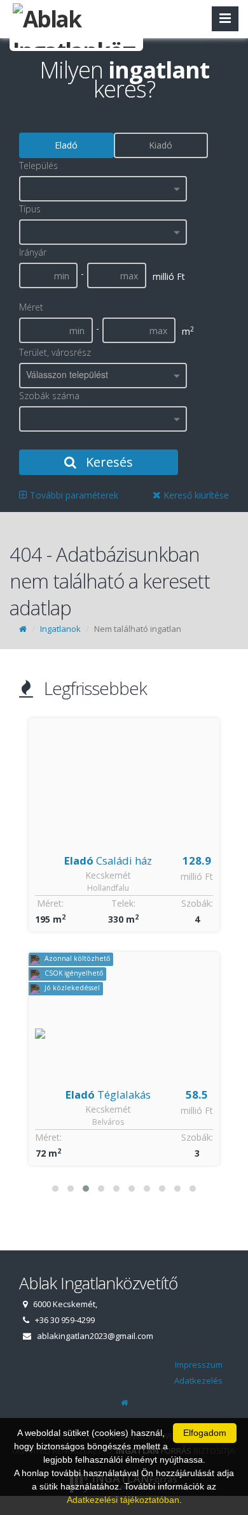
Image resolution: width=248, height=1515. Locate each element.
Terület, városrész (55, 352)
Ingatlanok (60, 628)
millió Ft (197, 876)
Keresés (108, 462)
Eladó (66, 145)
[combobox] (103, 188)
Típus (30, 209)
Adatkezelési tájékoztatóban (123, 1500)
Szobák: (197, 903)
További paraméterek (72, 495)
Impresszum (199, 1364)
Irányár (32, 252)
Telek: (123, 903)
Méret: (50, 903)
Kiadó (160, 145)
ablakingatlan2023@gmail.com (95, 1336)
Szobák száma (49, 396)
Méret (31, 307)
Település (38, 165)
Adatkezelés (198, 1380)
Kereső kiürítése (195, 495)
